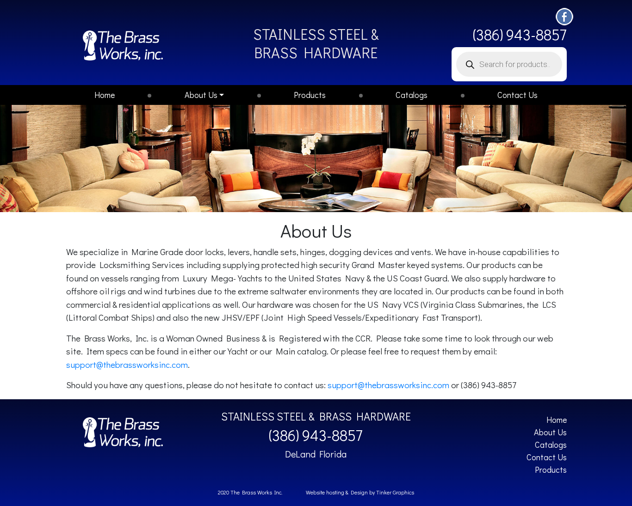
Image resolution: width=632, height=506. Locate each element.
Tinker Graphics (395, 492)
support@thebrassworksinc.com (127, 364)
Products (310, 94)
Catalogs (412, 94)
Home (104, 94)
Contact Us (517, 94)
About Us (201, 94)
